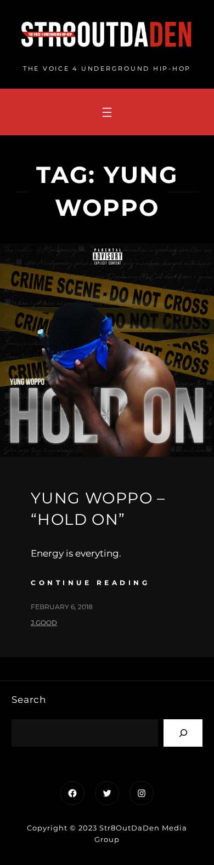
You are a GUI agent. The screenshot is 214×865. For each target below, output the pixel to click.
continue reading (90, 582)
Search (29, 699)
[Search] (183, 732)
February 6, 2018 (62, 607)
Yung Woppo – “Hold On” (98, 509)
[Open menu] (107, 112)
